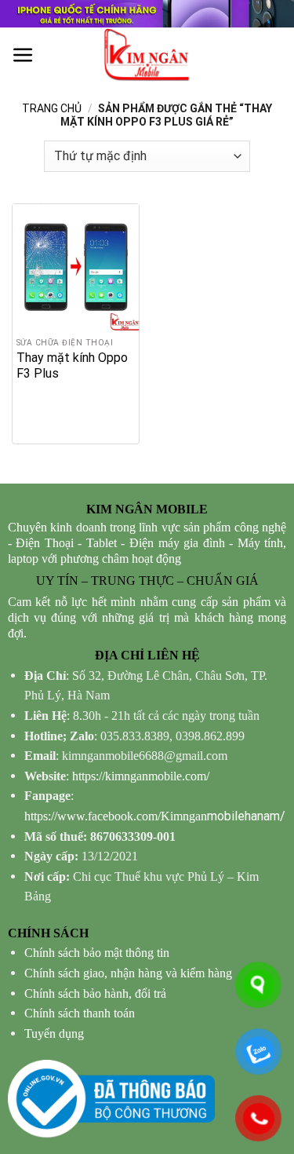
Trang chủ (52, 108)
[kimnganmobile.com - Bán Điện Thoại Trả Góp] (147, 54)
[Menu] (23, 55)
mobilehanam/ (154, 816)
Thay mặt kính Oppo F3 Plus (72, 365)
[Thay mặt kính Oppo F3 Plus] (76, 267)
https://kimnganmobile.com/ (140, 776)
